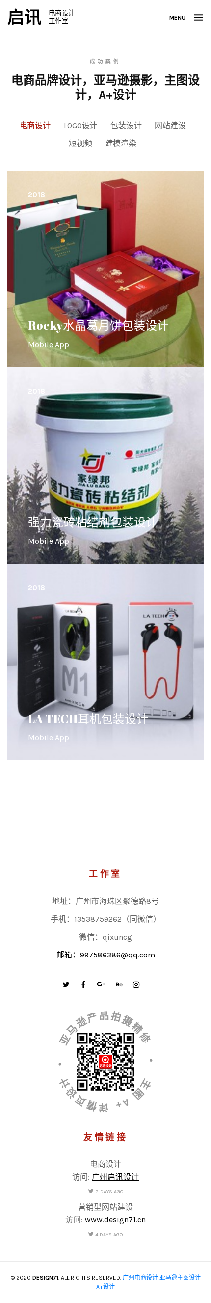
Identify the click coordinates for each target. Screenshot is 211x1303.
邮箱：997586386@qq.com (105, 954)
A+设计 (105, 1286)
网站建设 (170, 125)
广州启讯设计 (115, 1177)
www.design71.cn (115, 1219)
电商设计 (35, 125)
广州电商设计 (140, 1277)
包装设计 (125, 125)
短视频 (80, 143)
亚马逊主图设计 (180, 1277)
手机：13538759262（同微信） (106, 919)
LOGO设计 (81, 125)
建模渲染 (121, 143)
